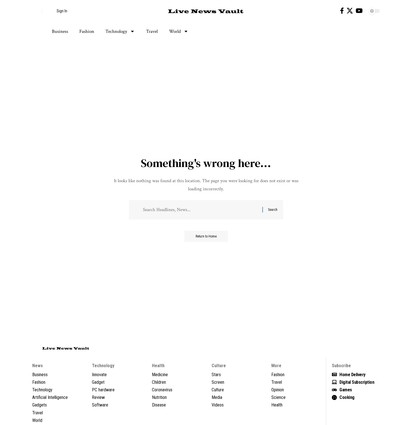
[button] (36, 11)
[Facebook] (342, 11)
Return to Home (206, 236)
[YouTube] (359, 11)
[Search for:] (200, 210)
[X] (349, 11)
